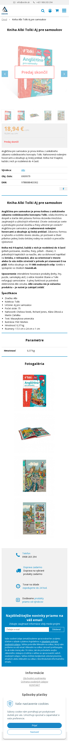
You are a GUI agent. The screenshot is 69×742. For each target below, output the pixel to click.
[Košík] (57, 10)
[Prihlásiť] (50, 10)
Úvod (4, 19)
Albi (23, 170)
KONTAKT (34, 685)
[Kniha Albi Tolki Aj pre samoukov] (34, 72)
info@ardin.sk (23, 2)
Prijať (34, 725)
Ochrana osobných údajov (34, 681)
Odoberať (56, 629)
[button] (43, 10)
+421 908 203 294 (44, 2)
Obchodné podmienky (34, 678)
